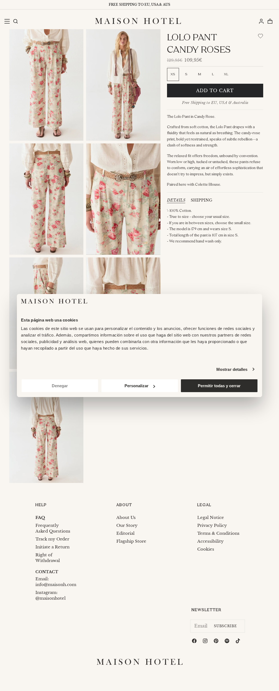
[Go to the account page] (261, 21)
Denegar (60, 385)
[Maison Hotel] (138, 21)
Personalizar (136, 385)
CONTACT (46, 571)
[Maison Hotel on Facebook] (195, 641)
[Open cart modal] (269, 21)
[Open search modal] (15, 21)
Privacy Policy (212, 525)
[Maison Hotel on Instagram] (205, 641)
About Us (126, 517)
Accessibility (210, 541)
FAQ (40, 517)
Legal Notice (210, 517)
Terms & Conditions (218, 533)
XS (173, 74)
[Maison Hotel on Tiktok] (238, 641)
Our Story (127, 525)
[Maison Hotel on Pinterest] (216, 641)
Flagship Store (131, 541)
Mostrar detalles (232, 369)
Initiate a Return (52, 546)
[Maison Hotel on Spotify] (227, 641)
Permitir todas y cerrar (219, 385)
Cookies (205, 549)
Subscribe (225, 626)
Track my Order (52, 539)
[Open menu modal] (6, 21)
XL (226, 74)
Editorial (125, 533)
